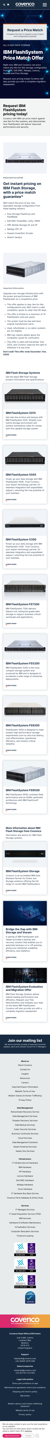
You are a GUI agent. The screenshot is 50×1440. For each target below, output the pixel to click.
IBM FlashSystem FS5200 (22, 663)
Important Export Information (25, 1087)
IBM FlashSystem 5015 (21, 413)
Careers (25, 1082)
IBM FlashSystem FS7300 (22, 604)
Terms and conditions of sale (25, 1383)
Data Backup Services (25, 1125)
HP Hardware (25, 1171)
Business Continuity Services (25, 1133)
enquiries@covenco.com (25, 1370)
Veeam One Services (25, 1151)
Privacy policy (25, 1414)
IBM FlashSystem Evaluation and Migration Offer (24, 988)
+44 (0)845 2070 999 (25, 1361)
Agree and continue (12, 1436)
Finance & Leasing (25, 1236)
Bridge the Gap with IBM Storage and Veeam (21, 931)
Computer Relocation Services (25, 1231)
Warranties (25, 1396)
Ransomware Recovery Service (25, 1112)
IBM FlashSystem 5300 (21, 539)
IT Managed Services (25, 1209)
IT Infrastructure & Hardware (25, 1163)
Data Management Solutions (25, 1142)
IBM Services (25, 1218)
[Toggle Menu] (45, 4)
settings (28, 1431)
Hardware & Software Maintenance (25, 1222)
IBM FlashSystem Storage (23, 871)
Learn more (11, 435)
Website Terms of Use (25, 1091)
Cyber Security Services (25, 1129)
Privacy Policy (25, 1100)
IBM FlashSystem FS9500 (23, 790)
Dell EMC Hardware (25, 1180)
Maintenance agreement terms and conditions (25, 1387)
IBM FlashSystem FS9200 (22, 725)
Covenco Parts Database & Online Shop (25, 1198)
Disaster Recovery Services (25, 1120)
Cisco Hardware (25, 1189)
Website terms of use (25, 1410)
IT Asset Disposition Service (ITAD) (25, 1214)
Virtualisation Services (25, 1227)
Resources (25, 1078)
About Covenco (25, 1065)
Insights (25, 1074)
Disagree (28, 1436)
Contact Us (25, 1069)
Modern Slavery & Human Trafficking (25, 1095)
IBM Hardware (25, 1167)
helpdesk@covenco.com (25, 1358)
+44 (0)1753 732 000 (25, 1373)
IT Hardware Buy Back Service (25, 1193)
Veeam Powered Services (25, 1146)
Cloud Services (25, 1138)
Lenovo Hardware (25, 1176)
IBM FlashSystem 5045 (21, 474)
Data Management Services (25, 1116)
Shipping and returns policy (25, 1391)
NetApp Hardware (25, 1184)
